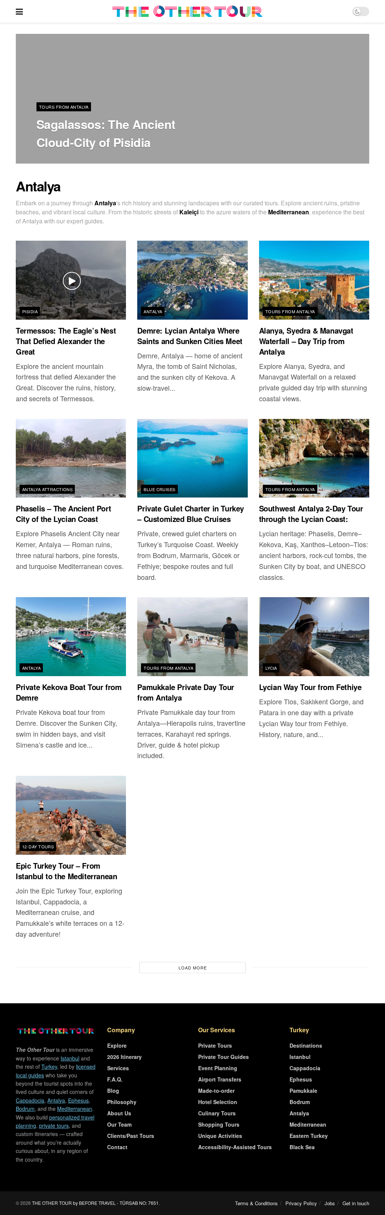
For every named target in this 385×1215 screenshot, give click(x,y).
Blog (113, 1090)
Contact (117, 1147)
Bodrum (25, 1108)
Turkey (49, 1066)
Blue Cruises (159, 489)
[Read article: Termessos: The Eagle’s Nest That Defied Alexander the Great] (71, 280)
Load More (193, 968)
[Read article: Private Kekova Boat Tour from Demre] (71, 636)
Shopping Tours (218, 1124)
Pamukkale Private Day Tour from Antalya (185, 692)
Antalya (153, 311)
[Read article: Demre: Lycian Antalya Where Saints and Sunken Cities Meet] (192, 280)
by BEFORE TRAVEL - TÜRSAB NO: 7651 (116, 1203)
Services (118, 1068)
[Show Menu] (19, 11)
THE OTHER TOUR (52, 1203)
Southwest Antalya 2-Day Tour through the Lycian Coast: (311, 513)
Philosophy (121, 1102)
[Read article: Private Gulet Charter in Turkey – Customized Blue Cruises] (192, 458)
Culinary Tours (217, 1113)
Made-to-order (216, 1090)
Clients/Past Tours (130, 1135)
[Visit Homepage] (187, 11)
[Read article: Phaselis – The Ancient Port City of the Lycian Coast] (71, 458)
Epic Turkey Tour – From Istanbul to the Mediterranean (66, 870)
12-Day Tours (38, 846)
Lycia (271, 668)
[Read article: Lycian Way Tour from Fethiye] (314, 636)
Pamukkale (303, 1090)
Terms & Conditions (256, 1203)
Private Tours (215, 1045)
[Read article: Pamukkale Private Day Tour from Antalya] (192, 636)
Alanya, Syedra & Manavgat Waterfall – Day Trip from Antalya (306, 341)
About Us (119, 1113)
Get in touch (356, 1203)
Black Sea (302, 1147)
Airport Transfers (219, 1079)
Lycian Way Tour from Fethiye (310, 686)
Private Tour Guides (223, 1056)
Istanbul (70, 1058)
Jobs (329, 1203)
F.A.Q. (115, 1079)
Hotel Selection (217, 1102)
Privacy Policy (301, 1203)
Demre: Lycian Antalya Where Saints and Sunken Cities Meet (189, 335)
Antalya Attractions (47, 489)
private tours (54, 1125)
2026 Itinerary (124, 1056)
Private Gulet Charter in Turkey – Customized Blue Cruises (190, 513)
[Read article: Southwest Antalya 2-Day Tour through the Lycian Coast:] (314, 458)
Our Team (119, 1124)
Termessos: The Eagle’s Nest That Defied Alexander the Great (66, 341)
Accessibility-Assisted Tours (235, 1147)
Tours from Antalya (64, 107)
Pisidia (30, 311)
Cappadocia (30, 1100)
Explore (117, 1045)
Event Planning (217, 1068)
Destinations (306, 1045)
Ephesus (78, 1100)
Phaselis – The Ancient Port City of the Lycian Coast (63, 513)
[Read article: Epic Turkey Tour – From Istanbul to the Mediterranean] (71, 815)
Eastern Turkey (309, 1135)
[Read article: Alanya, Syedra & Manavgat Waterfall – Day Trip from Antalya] (314, 280)
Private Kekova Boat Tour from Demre (68, 692)
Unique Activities (220, 1135)
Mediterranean (74, 1108)
